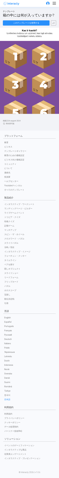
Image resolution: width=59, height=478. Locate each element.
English (7, 317)
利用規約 (8, 414)
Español (7, 322)
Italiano (7, 343)
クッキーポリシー (12, 422)
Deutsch (8, 339)
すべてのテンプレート (14, 190)
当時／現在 (9, 247)
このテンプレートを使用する (26, 23)
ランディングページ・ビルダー (18, 208)
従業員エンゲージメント (15, 454)
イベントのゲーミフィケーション (19, 445)
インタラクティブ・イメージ (17, 251)
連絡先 (7, 172)
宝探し (7, 294)
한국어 (7, 395)
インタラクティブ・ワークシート (19, 204)
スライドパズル (11, 243)
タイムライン (10, 260)
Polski (7, 348)
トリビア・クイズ (12, 217)
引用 (6, 303)
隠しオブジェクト (12, 269)
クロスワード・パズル (14, 238)
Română (8, 386)
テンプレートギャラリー (15, 151)
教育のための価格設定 (14, 155)
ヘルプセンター (11, 181)
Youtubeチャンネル (13, 185)
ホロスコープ (10, 290)
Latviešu (8, 356)
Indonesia (8, 365)
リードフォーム (11, 277)
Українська (9, 352)
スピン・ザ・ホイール (14, 234)
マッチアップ (10, 230)
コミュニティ (10, 164)
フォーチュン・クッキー (15, 256)
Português (9, 326)
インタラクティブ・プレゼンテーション (22, 458)
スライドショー (11, 273)
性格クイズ (9, 221)
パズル (7, 286)
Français (8, 330)
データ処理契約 (11, 427)
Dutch (7, 361)
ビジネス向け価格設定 (14, 160)
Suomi (7, 382)
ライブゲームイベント (14, 213)
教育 (6, 142)
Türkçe (7, 391)
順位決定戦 (9, 299)
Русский (8, 335)
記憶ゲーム (9, 226)
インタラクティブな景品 (15, 450)
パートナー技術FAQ (13, 431)
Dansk (7, 378)
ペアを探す (9, 264)
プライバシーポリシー (14, 418)
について (8, 168)
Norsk (6, 369)
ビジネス (8, 147)
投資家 (7, 177)
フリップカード (11, 282)
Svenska (8, 373)
